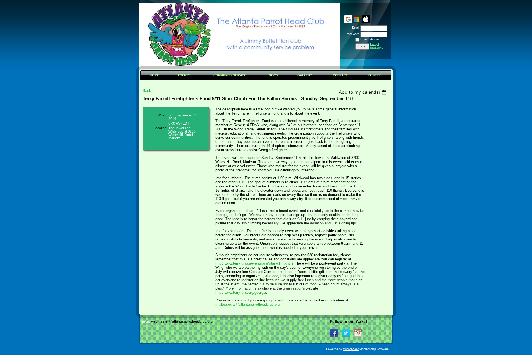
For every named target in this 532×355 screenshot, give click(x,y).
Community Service (229, 75)
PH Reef (374, 75)
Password (351, 34)
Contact (340, 75)
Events (184, 75)
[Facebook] (334, 333)
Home (154, 75)
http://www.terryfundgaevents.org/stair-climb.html (254, 263)
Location (160, 128)
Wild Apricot (351, 349)
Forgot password (376, 45)
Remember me (370, 39)
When (162, 115)
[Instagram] (358, 333)
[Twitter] (346, 333)
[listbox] (363, 92)
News (273, 75)
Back (147, 90)
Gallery (304, 75)
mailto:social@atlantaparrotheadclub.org (247, 304)
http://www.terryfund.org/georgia (240, 292)
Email (354, 27)
